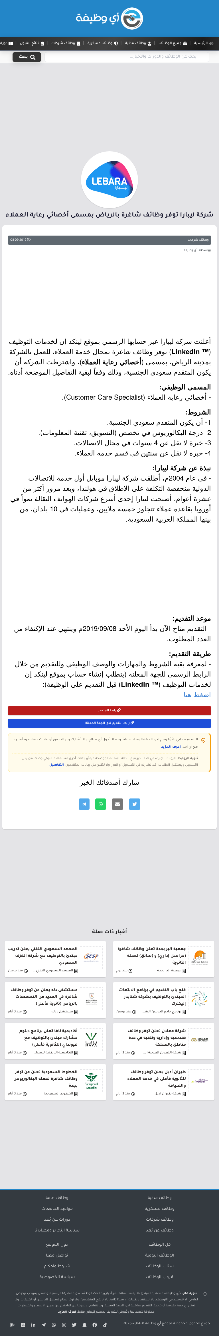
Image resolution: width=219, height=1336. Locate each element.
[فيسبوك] (94, 1326)
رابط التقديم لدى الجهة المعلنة (108, 723)
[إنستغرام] (63, 1326)
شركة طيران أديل (168, 1094)
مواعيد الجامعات (57, 1209)
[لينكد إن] (32, 1326)
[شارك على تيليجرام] (84, 804)
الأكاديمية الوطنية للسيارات (52, 1053)
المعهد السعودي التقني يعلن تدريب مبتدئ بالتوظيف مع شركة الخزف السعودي (43, 956)
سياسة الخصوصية (57, 1277)
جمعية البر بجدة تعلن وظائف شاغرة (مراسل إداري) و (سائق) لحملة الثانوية (151, 956)
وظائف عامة (57, 1198)
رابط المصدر (107, 710)
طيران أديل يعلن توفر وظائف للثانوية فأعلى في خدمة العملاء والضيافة (156, 1079)
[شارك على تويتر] (134, 804)
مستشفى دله (62, 1012)
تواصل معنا (57, 1256)
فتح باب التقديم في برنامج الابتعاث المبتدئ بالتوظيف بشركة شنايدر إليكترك (152, 997)
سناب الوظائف (160, 1266)
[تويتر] (73, 1326)
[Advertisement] (109, 109)
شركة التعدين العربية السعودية (161, 1053)
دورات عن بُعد (57, 1220)
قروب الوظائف (159, 1277)
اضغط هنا (197, 694)
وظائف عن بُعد (160, 1231)
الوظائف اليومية (159, 1256)
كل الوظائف (160, 1245)
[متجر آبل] (22, 1326)
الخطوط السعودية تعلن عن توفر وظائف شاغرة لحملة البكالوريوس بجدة (45, 1079)
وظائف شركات (198, 240)
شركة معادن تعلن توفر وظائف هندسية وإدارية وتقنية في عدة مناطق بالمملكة (157, 1038)
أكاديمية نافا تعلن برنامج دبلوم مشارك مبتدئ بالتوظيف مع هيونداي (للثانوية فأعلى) (48, 1038)
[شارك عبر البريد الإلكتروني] (117, 804)
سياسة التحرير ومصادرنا (57, 1231)
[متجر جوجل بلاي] (12, 1326)
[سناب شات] (84, 1326)
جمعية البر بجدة (169, 971)
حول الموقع (57, 1245)
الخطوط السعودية (58, 1094)
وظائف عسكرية (160, 1209)
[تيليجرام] (43, 1326)
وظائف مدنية (160, 1198)
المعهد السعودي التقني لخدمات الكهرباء (52, 971)
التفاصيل (56, 765)
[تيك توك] (104, 1326)
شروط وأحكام (57, 1266)
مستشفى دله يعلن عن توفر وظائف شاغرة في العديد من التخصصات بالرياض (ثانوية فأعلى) (44, 997)
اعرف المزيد (171, 747)
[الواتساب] (53, 1326)
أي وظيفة (153, 1324)
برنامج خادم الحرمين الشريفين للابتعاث (161, 1012)
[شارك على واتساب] (100, 804)
